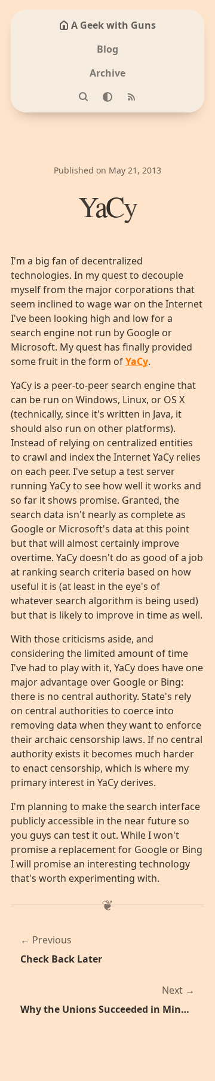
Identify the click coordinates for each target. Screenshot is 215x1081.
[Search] (83, 97)
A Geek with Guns (113, 25)
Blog (107, 49)
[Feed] (131, 97)
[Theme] (107, 97)
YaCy (136, 361)
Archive (107, 73)
